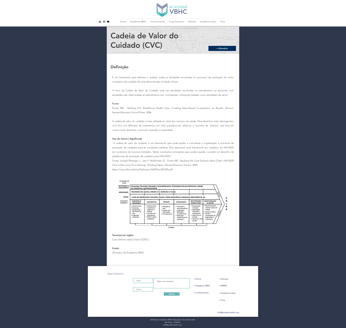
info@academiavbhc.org (172, 325)
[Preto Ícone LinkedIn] (100, 21)
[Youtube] (108, 21)
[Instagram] (104, 21)
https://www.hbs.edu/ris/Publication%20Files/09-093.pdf (142, 169)
